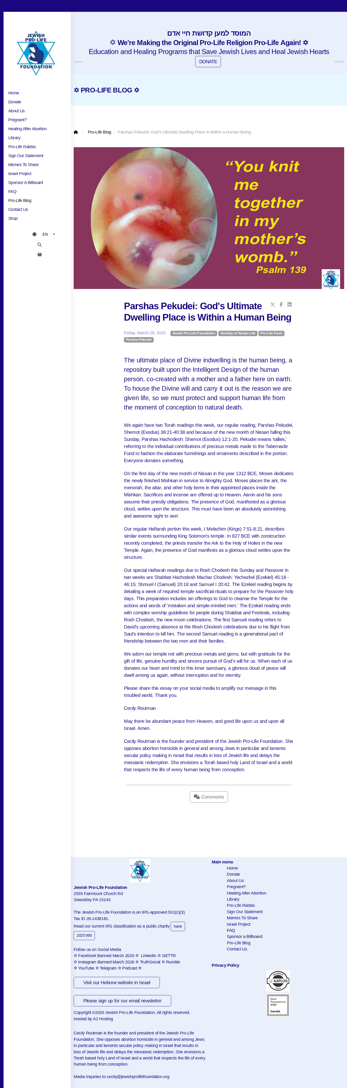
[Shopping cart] (39, 254)
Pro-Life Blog (99, 132)
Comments (212, 796)
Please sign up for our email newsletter (122, 1000)
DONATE (208, 61)
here (178, 926)
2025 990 (84, 935)
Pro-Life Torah (271, 333)
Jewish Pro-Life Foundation (194, 333)
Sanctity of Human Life (237, 333)
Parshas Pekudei (139, 339)
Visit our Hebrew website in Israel (116, 982)
